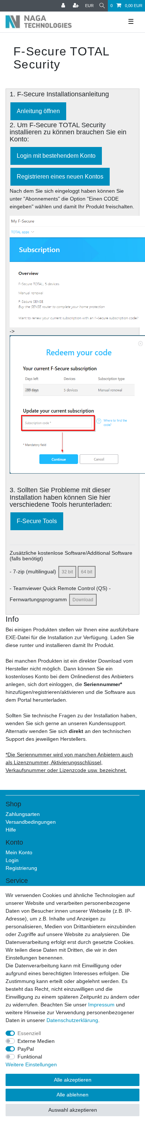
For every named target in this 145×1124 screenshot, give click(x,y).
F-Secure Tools (37, 521)
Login (12, 860)
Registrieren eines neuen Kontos (60, 176)
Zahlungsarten (23, 814)
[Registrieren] (76, 6)
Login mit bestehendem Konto (56, 156)
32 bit (67, 571)
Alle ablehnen (72, 1095)
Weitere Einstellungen (31, 1064)
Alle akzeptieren (72, 1080)
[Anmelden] (64, 6)
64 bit (86, 571)
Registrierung (21, 868)
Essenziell (29, 1033)
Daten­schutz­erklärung (72, 1020)
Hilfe (11, 830)
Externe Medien (36, 1041)
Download (82, 599)
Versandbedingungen (31, 822)
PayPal (25, 1049)
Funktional (29, 1057)
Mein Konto (19, 852)
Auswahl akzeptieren (72, 1110)
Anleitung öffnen (38, 111)
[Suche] (102, 6)
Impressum (101, 1005)
